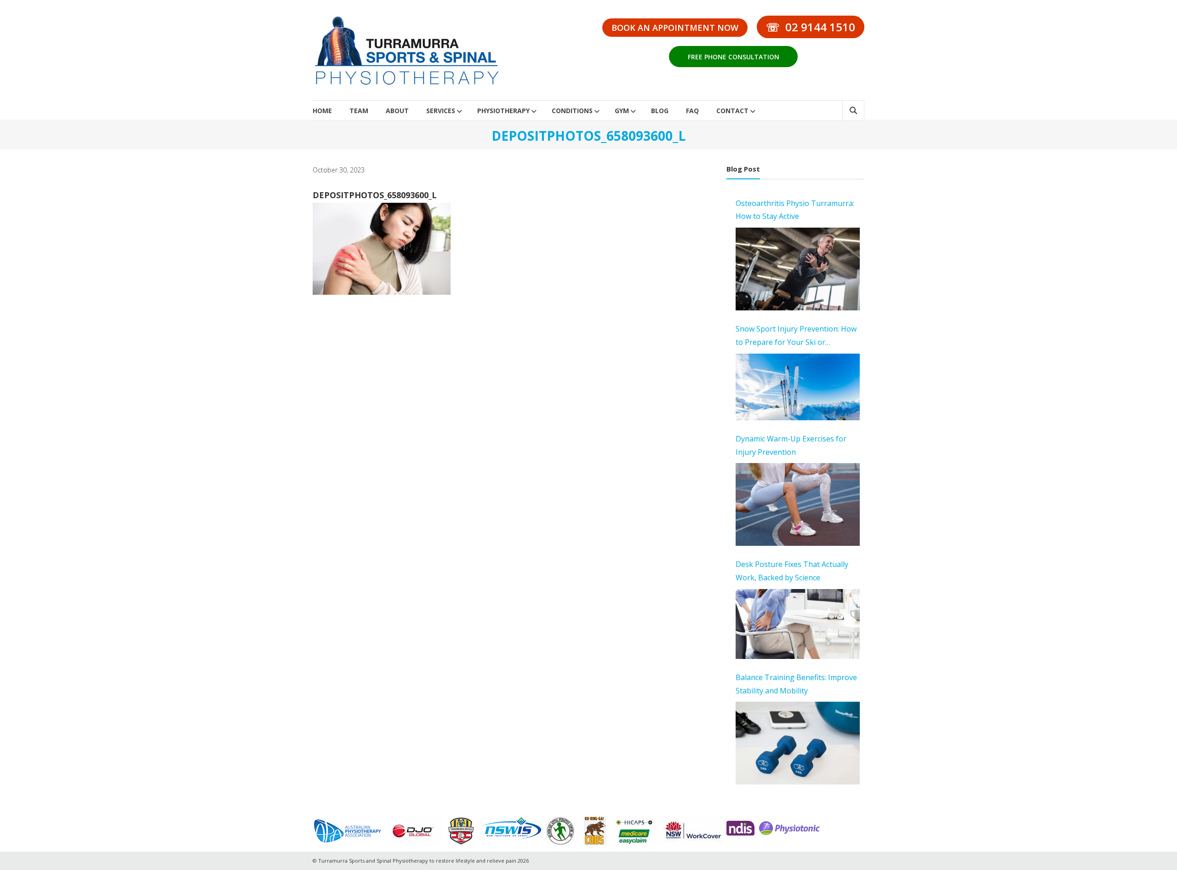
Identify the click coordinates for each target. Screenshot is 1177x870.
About (397, 110)
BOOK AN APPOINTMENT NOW (674, 27)
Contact (732, 110)
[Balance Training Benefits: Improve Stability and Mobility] (798, 743)
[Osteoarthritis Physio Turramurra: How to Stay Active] (798, 269)
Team (358, 110)
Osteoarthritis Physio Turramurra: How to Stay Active (795, 210)
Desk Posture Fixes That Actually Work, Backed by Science (792, 571)
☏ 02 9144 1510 (810, 26)
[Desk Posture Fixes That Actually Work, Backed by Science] (798, 624)
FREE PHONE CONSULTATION (733, 56)
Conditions (572, 110)
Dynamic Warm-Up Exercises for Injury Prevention (791, 445)
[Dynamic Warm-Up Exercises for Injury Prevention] (798, 504)
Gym (622, 110)
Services (440, 110)
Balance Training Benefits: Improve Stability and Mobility (796, 684)
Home (322, 110)
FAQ (692, 110)
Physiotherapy (503, 110)
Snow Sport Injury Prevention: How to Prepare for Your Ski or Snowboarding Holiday (796, 336)
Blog (659, 110)
